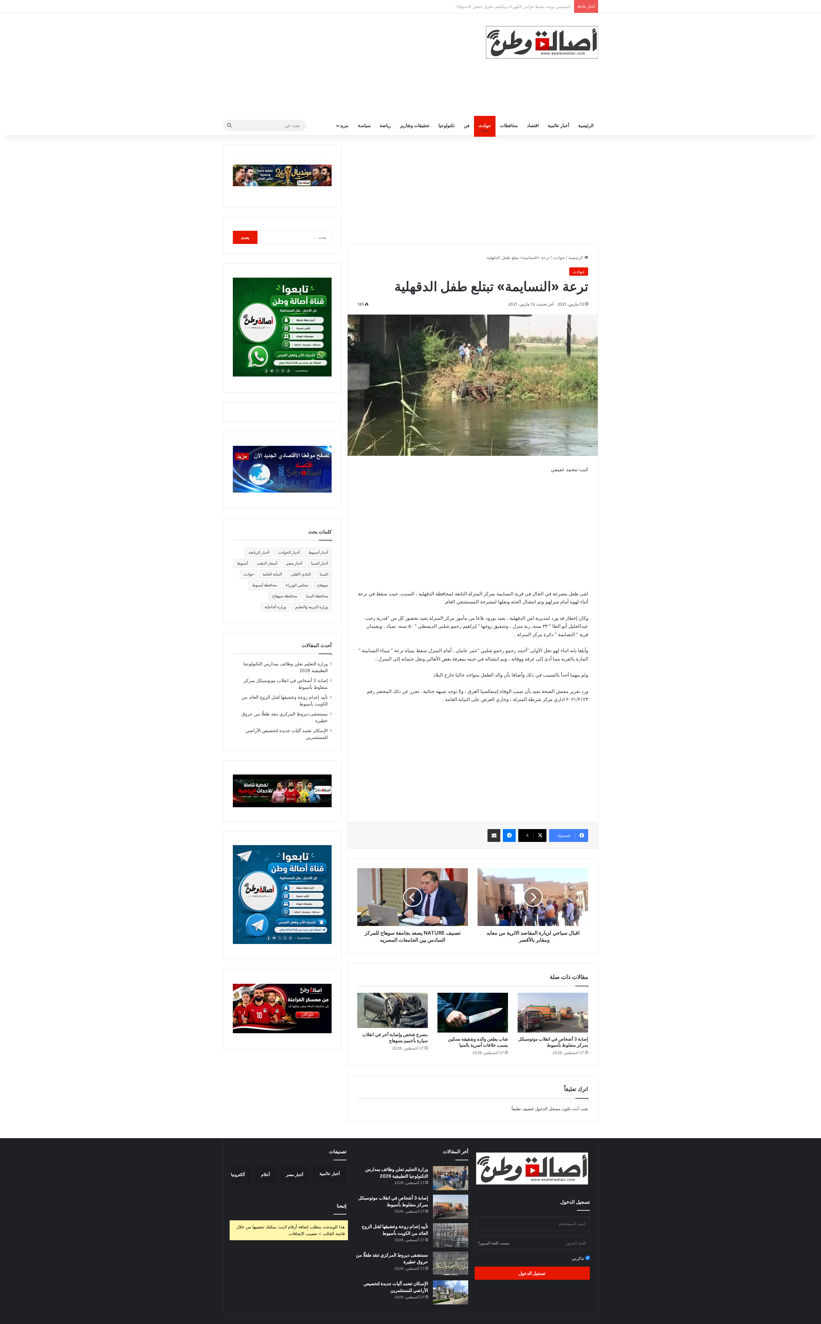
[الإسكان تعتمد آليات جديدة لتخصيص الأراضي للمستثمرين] (450, 1292)
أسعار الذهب (267, 563)
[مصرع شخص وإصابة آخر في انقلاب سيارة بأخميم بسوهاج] (392, 1010)
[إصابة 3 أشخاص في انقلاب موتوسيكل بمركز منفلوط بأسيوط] (553, 1013)
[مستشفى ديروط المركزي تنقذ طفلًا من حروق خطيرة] (450, 1264)
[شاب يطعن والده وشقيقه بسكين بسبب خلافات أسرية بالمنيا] (472, 1013)
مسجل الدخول (548, 1108)
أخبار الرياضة (259, 552)
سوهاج (322, 585)
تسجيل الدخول (532, 1273)
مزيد (344, 125)
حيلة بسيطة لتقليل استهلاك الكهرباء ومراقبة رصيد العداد (521, 6)
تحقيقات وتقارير (414, 125)
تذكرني (579, 1258)
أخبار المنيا (319, 563)
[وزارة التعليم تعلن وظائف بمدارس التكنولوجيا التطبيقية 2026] (450, 1178)
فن (467, 125)
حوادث (484, 125)
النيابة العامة (272, 574)
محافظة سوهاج (284, 595)
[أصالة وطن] (542, 42)
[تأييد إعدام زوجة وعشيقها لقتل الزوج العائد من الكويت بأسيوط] (450, 1235)
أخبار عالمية (558, 125)
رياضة (385, 125)
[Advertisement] (346, 64)
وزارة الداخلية (275, 606)
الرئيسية (586, 125)
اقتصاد (533, 125)
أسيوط (242, 563)
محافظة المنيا (317, 595)
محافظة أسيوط (264, 585)
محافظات (509, 125)
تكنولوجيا (446, 125)
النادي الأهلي (301, 574)
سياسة (364, 125)
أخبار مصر (294, 563)
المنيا (324, 574)
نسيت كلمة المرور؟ (493, 1243)
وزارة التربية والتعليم (311, 606)
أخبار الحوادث (289, 552)
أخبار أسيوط (318, 552)
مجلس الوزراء (297, 585)
